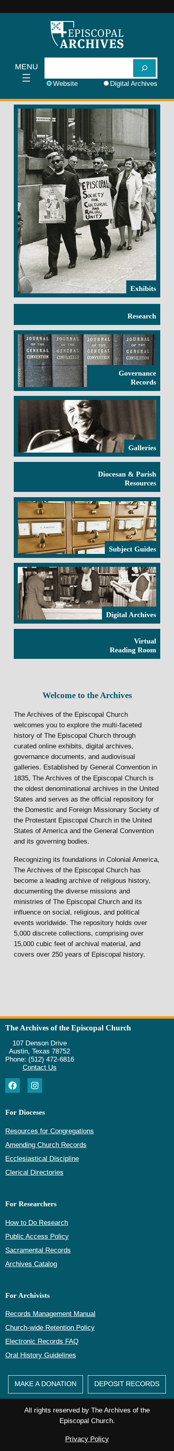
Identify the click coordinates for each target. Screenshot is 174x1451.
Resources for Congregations (49, 1131)
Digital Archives (133, 84)
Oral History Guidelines (40, 1355)
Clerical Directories (34, 1172)
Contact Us (40, 1067)
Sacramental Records (38, 1250)
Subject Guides (132, 549)
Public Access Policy (37, 1236)
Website (65, 84)
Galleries (142, 448)
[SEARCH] (144, 68)
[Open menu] (26, 73)
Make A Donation (45, 1384)
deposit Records (126, 1384)
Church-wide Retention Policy (50, 1327)
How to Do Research (36, 1223)
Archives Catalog (31, 1264)
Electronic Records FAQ (42, 1341)
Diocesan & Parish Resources (127, 478)
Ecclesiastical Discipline (42, 1159)
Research (141, 316)
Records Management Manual (50, 1314)
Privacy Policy (87, 1439)
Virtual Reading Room (133, 645)
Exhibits (143, 288)
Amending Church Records (46, 1145)
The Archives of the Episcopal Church (68, 1028)
